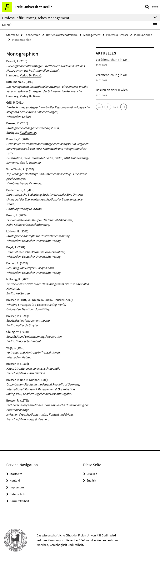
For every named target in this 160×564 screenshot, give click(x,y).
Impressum (17, 487)
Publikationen (143, 35)
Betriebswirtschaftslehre (62, 35)
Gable (25, 117)
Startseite (12, 35)
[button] (99, 107)
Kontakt (15, 480)
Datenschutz (18, 494)
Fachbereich (32, 35)
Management (91, 35)
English (91, 480)
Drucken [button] (91, 474)
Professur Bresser (117, 35)
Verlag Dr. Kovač (30, 75)
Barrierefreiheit (19, 501)
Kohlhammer (28, 132)
